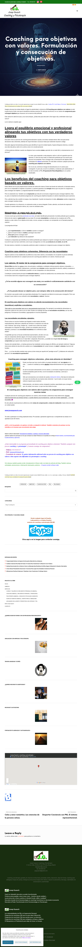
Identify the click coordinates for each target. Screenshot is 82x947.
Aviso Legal (52, 940)
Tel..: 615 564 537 (31, 1)
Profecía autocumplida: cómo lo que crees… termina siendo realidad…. (26, 896)
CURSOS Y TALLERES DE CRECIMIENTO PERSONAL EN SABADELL (21, 591)
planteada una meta (28, 216)
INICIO (6, 583)
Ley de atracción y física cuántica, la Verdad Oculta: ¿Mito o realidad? (25, 898)
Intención (23, 484)
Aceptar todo (8, 942)
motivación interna (55, 377)
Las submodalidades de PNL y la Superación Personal (21, 913)
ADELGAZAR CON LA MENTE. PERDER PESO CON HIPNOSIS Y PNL (21, 601)
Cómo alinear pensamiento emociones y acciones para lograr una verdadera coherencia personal (30, 568)
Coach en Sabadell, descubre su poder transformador (21, 894)
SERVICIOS (7, 589)
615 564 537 (50, 937)
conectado (21, 836)
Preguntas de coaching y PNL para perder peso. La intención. (23, 917)
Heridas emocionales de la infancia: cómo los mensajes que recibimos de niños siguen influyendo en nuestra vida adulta (36, 566)
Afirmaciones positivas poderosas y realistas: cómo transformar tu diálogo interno (26, 571)
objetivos (31, 484)
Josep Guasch (42, 69)
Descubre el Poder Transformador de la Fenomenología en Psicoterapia (26, 902)
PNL (50, 484)
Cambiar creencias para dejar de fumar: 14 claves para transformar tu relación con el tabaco (29, 563)
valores (22, 266)
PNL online (57, 484)
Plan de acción (41, 484)
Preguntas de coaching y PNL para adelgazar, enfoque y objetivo (24, 919)
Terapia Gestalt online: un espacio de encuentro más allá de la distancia (24, 561)
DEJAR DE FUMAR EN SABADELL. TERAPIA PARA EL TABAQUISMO (21, 598)
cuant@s (48, 339)
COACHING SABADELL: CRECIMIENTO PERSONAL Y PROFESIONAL (22, 593)
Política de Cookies (43, 940)
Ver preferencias (35, 942)
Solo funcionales (21, 942)
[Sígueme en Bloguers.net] (8, 797)
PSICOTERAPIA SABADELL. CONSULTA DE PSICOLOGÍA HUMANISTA (22, 596)
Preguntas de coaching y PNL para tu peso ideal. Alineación (23, 915)
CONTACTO (7, 606)
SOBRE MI (7, 586)
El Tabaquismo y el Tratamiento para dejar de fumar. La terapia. (23, 921)
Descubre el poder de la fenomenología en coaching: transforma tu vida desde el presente (32, 900)
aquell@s (9, 335)
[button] (77, 382)
